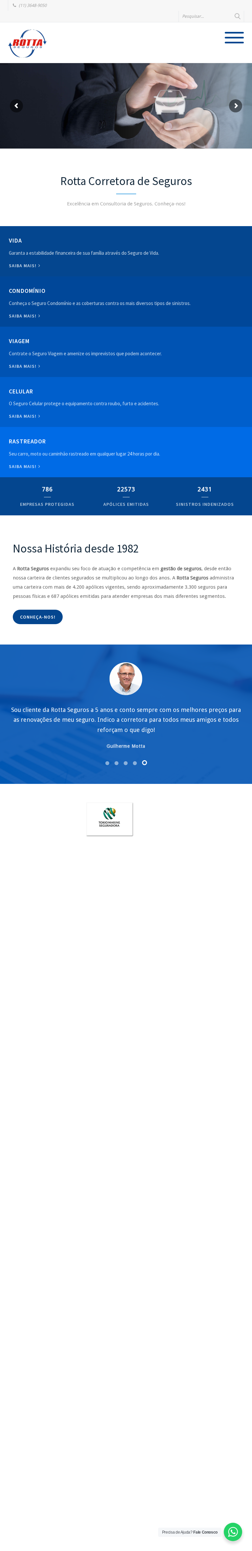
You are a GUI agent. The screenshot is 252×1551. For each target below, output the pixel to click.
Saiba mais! (23, 266)
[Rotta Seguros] (27, 43)
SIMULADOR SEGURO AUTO (42, 118)
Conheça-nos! (37, 617)
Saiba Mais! (23, 416)
